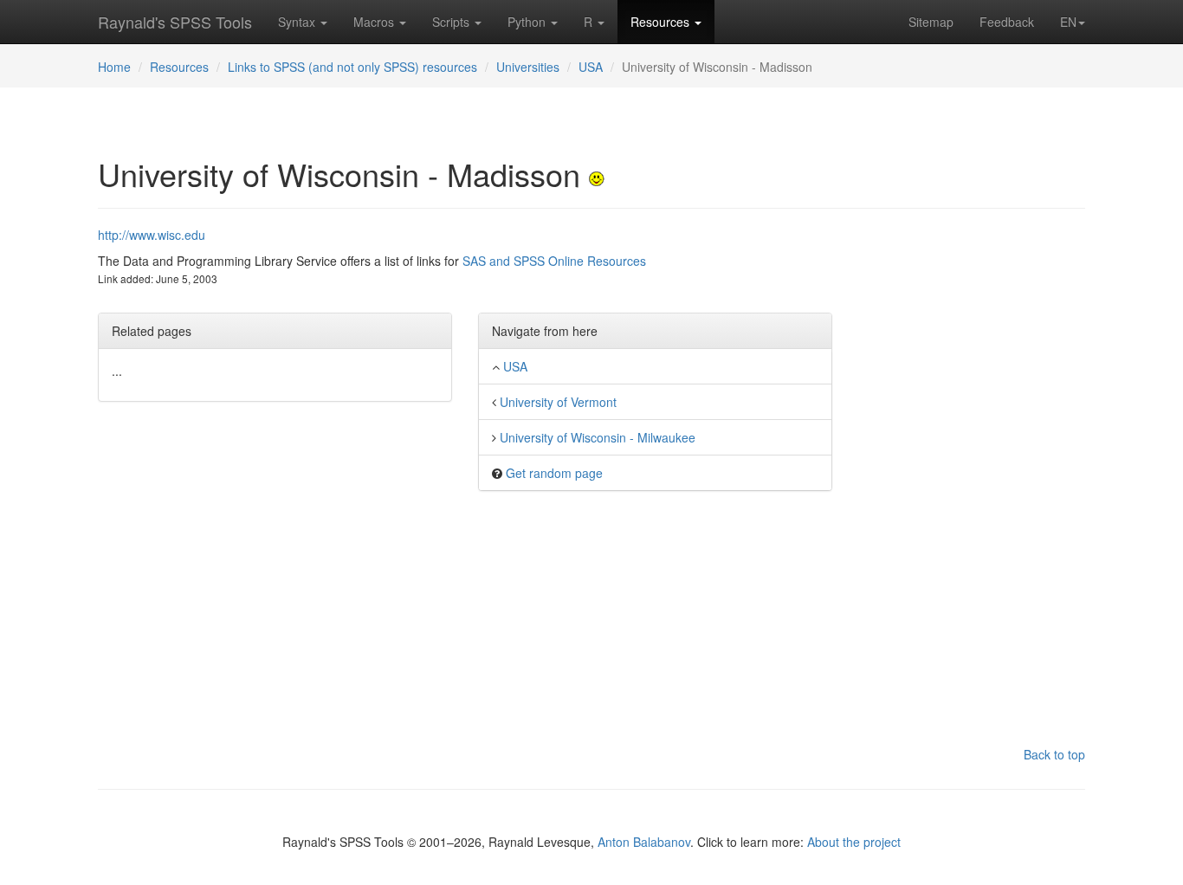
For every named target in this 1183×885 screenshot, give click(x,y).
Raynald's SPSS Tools (175, 21)
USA (591, 66)
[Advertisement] (972, 486)
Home (114, 66)
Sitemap (931, 21)
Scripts (452, 21)
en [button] (1068, 21)
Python (528, 21)
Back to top (1054, 754)
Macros (375, 21)
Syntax (298, 21)
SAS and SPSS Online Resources (554, 260)
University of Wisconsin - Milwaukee (597, 437)
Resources (661, 21)
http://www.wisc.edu (151, 234)
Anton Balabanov (644, 841)
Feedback (1006, 21)
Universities (527, 66)
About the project (854, 841)
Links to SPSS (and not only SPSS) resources (352, 66)
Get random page (554, 472)
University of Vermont (558, 401)
